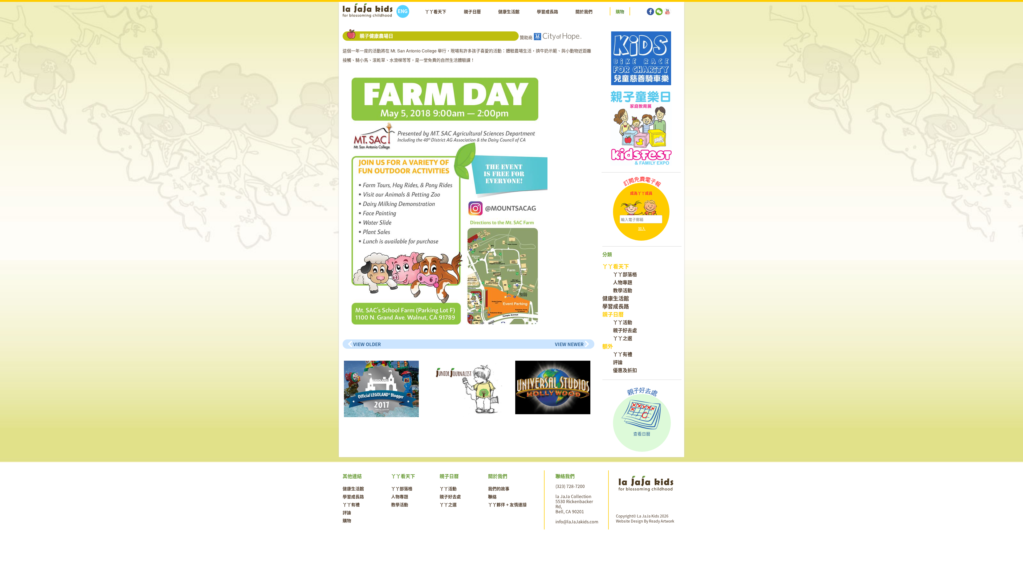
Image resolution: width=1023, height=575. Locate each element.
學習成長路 (547, 11)
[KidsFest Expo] (641, 128)
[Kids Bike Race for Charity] (641, 58)
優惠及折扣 (625, 370)
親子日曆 (472, 11)
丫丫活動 (622, 322)
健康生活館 (508, 11)
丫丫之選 (622, 338)
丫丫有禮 (622, 354)
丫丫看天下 (435, 11)
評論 (618, 362)
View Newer (569, 344)
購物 (347, 520)
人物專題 (622, 282)
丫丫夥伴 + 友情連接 (507, 504)
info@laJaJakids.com (576, 521)
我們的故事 (498, 488)
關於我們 (583, 11)
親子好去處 (625, 330)
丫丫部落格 (625, 274)
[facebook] (650, 8)
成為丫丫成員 (641, 193)
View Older (367, 344)
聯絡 (492, 496)
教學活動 (622, 290)
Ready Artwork (661, 521)
